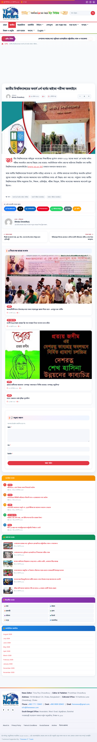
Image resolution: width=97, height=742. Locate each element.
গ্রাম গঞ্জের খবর (60, 25)
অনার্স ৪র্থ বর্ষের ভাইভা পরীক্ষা (20, 197)
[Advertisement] (48, 62)
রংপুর (7, 620)
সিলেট (53, 615)
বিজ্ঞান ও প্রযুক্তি (8, 31)
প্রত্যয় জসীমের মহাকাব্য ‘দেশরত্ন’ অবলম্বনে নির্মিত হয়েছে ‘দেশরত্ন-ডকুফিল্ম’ (33, 385)
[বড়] (89, 96)
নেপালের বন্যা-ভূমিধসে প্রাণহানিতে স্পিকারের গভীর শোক (32, 552)
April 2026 (6, 651)
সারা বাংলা (74, 25)
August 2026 (7, 634)
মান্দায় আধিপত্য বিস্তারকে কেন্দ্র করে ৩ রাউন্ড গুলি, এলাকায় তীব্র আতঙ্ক (36, 561)
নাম (9, 445)
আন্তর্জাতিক (21, 25)
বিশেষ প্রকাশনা (63, 725)
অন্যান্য (31, 30)
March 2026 (7, 655)
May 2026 (6, 647)
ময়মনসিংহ (54, 620)
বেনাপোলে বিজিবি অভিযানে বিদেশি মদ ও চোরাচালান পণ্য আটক (27, 497)
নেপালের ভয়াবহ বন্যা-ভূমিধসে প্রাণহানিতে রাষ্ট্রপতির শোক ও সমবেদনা (45, 39)
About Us (6, 725)
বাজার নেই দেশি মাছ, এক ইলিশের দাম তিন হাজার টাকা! (24, 517)
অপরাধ (85, 25)
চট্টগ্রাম (53, 606)
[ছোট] (80, 96)
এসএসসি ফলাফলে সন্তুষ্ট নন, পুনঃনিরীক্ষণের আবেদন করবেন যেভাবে (29, 507)
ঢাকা (7, 606)
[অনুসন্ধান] (93, 13)
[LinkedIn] (93, 2)
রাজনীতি (31, 25)
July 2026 (6, 639)
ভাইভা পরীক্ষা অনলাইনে (54, 197)
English (41, 30)
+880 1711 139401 (35, 704)
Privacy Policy (16, 725)
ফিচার (9, 525)
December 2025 (8, 668)
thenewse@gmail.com (80, 704)
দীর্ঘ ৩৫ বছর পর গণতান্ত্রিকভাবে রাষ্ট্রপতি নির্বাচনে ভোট (24, 527)
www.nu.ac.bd (35, 166)
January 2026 (7, 664)
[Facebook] (86, 2)
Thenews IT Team (26, 739)
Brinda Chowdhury (18, 97)
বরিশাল (8, 615)
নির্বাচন (40, 25)
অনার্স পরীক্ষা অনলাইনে (38, 197)
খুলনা (52, 611)
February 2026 (8, 660)
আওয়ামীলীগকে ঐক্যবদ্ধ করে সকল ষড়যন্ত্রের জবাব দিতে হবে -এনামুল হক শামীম (35, 309)
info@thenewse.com (30, 707)
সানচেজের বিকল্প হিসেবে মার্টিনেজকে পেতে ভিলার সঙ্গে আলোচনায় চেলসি (37, 579)
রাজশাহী (8, 611)
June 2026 (7, 643)
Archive (54, 725)
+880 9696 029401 (57, 704)
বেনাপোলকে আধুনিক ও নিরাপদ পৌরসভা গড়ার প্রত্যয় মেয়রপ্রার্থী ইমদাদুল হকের (39, 570)
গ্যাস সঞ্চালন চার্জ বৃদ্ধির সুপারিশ (18, 398)
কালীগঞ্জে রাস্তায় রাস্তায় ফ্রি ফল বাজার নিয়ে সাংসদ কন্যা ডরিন (28, 323)
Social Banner (44, 725)
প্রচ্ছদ (5, 25)
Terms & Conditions (30, 725)
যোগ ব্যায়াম (21, 31)
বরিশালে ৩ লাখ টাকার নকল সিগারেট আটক (21, 487)
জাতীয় (12, 25)
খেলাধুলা (49, 25)
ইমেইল (10, 454)
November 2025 (8, 672)
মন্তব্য (10, 427)
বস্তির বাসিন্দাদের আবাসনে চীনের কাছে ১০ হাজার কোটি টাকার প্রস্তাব (35, 588)
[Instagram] (90, 2)
